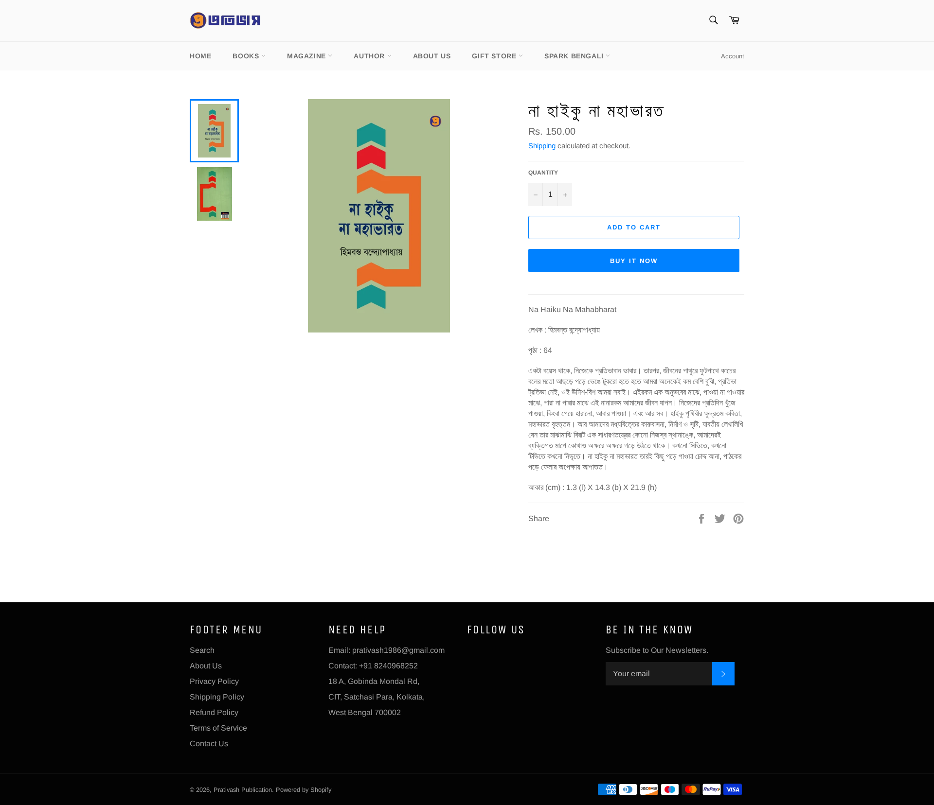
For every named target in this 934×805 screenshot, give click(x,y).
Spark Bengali (575, 56)
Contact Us (209, 743)
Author (370, 56)
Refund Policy (214, 712)
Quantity (543, 172)
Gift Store (495, 56)
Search (202, 650)
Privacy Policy (214, 681)
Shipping (542, 145)
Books (247, 56)
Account (732, 56)
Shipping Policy (217, 697)
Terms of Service (218, 728)
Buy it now (634, 260)
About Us (432, 56)
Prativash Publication (243, 789)
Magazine (307, 56)
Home (200, 56)
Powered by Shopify (303, 789)
